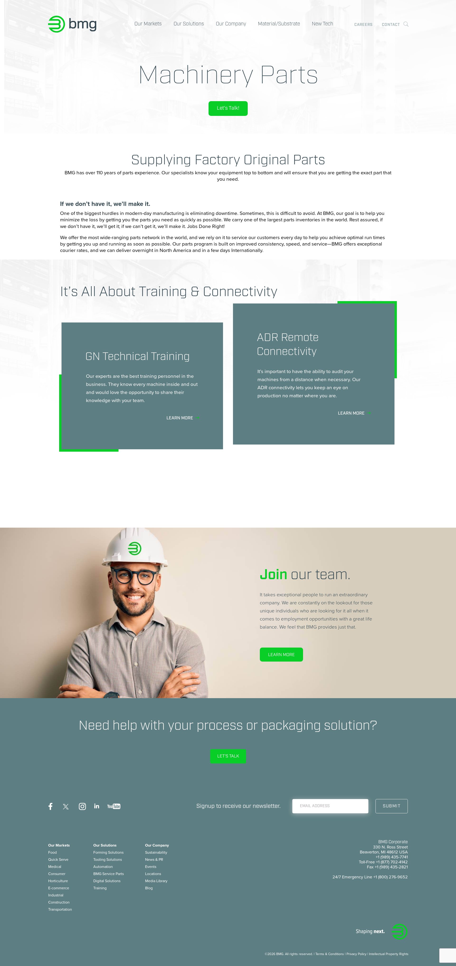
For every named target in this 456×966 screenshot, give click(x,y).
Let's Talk (228, 756)
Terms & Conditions (329, 954)
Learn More (281, 655)
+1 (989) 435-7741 (392, 857)
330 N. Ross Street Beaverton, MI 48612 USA (384, 849)
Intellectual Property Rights (388, 954)
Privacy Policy (356, 954)
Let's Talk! (228, 108)
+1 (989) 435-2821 (391, 867)
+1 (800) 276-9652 (390, 877)
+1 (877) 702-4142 (392, 862)
